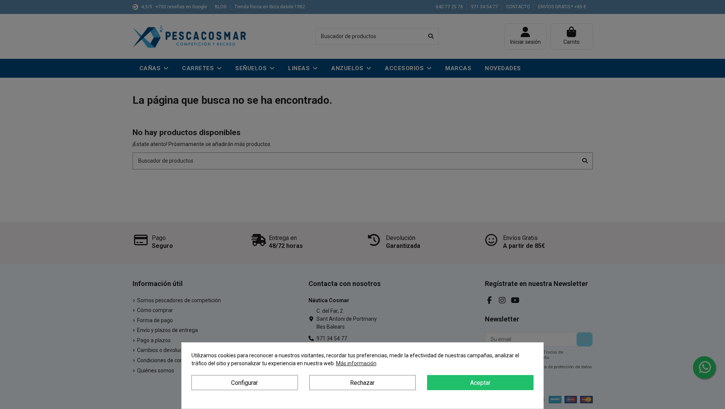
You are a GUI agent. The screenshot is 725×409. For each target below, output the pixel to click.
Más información (356, 363)
